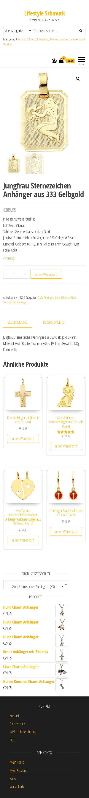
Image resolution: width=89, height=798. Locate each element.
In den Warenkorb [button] (23, 438)
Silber (30, 39)
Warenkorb (17, 786)
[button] (78, 79)
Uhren (72, 39)
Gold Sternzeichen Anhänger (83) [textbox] (34, 586)
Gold (21, 39)
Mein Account (18, 770)
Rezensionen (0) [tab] (54, 322)
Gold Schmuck (62, 297)
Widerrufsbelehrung (22, 731)
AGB (12, 739)
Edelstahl (42, 39)
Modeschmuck (57, 39)
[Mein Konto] (54, 60)
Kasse (13, 778)
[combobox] (35, 584)
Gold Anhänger (45, 297)
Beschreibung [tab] (17, 322)
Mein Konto (17, 762)
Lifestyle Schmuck (44, 13)
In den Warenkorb (46, 274)
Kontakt (14, 715)
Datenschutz (17, 723)
